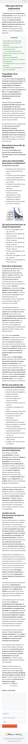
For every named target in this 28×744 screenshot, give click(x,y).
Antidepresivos (14, 685)
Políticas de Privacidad (12, 741)
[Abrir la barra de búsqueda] (23, 1)
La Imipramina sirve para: (13, 51)
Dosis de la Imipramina (10, 57)
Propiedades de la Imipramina (12, 41)
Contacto (19, 741)
